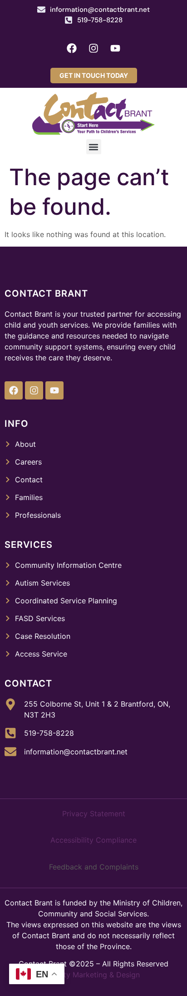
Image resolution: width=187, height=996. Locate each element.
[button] (93, 146)
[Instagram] (93, 48)
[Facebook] (72, 48)
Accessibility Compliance (93, 839)
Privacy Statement (93, 813)
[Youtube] (115, 48)
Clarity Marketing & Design (94, 974)
